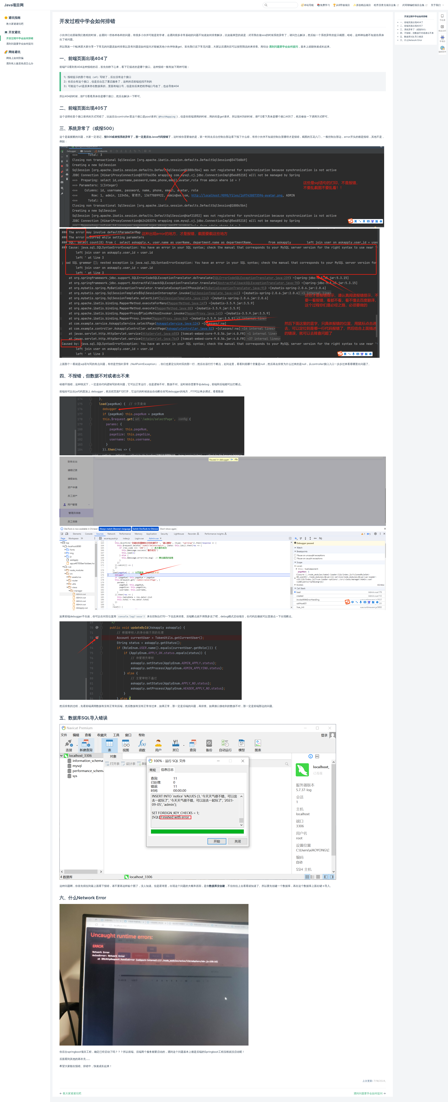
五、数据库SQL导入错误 (411, 37)
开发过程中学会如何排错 (19, 38)
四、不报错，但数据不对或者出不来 (417, 33)
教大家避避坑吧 (14, 23)
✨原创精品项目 (362, 4)
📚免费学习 (323, 4)
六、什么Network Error (411, 40)
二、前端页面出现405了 (411, 26)
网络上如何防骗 (14, 57)
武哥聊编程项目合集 (415, 4)
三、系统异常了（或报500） (413, 29)
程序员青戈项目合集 (386, 4)
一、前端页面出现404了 (411, 22)
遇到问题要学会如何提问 (19, 43)
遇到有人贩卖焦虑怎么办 (19, 63)
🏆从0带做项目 (341, 4)
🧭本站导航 (307, 4)
